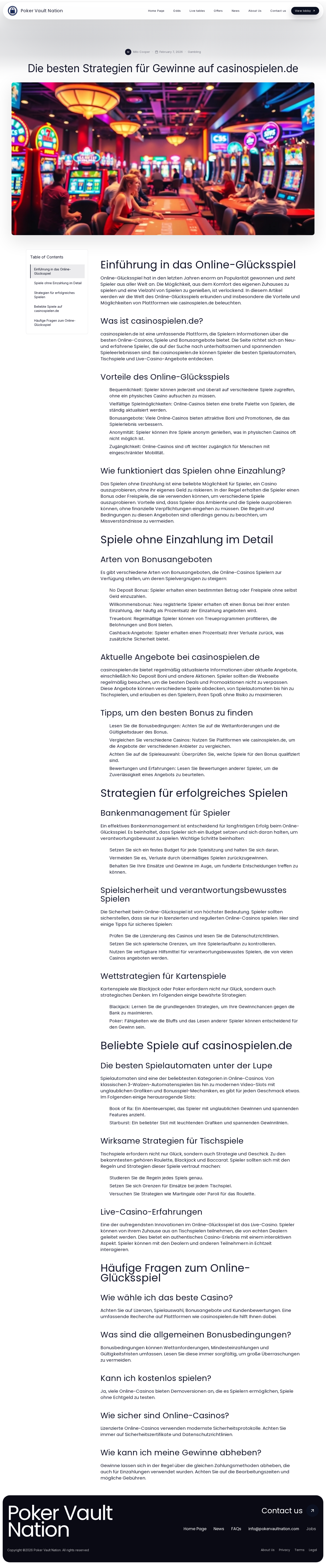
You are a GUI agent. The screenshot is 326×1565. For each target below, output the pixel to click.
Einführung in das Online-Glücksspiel (52, 271)
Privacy (284, 1550)
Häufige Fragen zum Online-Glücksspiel (54, 323)
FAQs (236, 1528)
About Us (268, 1550)
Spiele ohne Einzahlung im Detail (58, 283)
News (219, 1528)
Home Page (195, 1528)
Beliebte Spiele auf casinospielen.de (48, 309)
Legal (313, 1550)
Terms (299, 1550)
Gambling (194, 52)
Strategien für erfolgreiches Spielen (54, 295)
